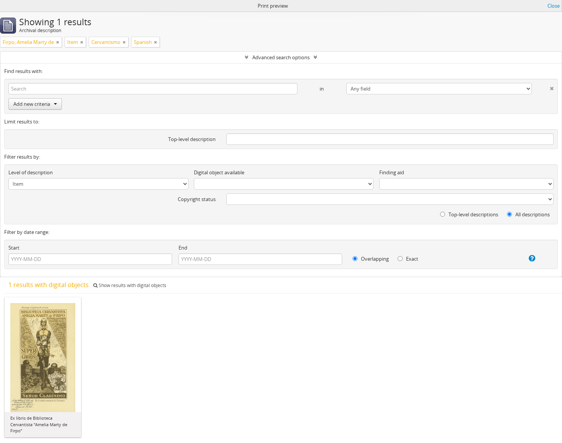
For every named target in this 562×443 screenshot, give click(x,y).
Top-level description (192, 139)
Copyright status (197, 199)
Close (553, 5)
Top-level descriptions (472, 214)
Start (13, 247)
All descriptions (532, 214)
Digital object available (219, 172)
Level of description (30, 172)
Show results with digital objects (131, 285)
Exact (411, 258)
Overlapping (374, 258)
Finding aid (391, 172)
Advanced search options (281, 57)
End (183, 247)
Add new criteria (31, 104)
